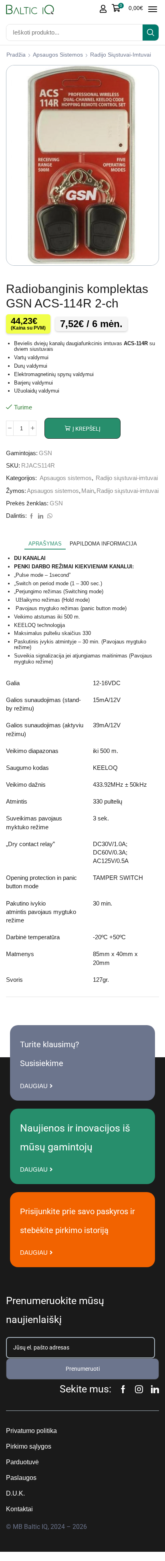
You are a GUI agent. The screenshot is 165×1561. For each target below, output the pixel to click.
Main (87, 491)
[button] (127, 8)
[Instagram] (139, 1389)
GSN (45, 453)
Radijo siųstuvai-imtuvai (120, 54)
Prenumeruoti (83, 1369)
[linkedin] (40, 516)
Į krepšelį (86, 428)
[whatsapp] (48, 516)
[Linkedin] (155, 1389)
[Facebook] (31, 516)
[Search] (151, 32)
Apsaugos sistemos (58, 54)
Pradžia (16, 54)
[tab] (45, 544)
